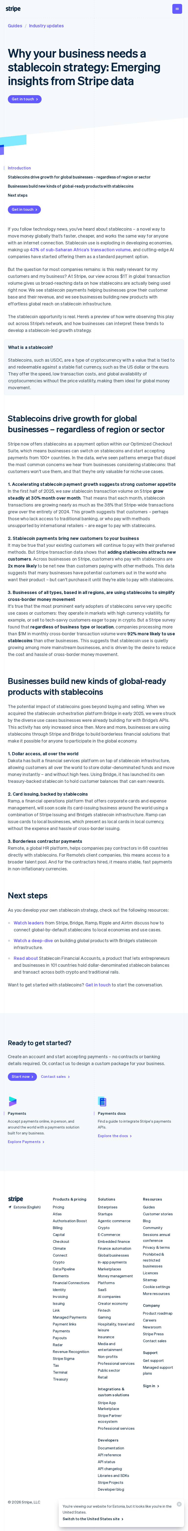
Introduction (19, 167)
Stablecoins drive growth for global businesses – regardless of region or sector (79, 176)
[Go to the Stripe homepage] (13, 1199)
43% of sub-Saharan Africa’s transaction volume (80, 249)
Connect (60, 1255)
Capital (59, 1234)
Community (153, 1227)
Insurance (106, 1336)
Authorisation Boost (70, 1220)
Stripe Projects (110, 1482)
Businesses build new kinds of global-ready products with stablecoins (70, 186)
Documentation (111, 1447)
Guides (15, 25)
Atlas (57, 1213)
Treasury (60, 1379)
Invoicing (60, 1296)
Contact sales (53, 1076)
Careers (149, 1320)
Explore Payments (24, 1141)
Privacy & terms (156, 1247)
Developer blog (111, 1489)
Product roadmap (158, 1313)
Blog (147, 1220)
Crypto (59, 1262)
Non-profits (108, 1356)
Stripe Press (153, 1333)
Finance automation (114, 1248)
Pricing (58, 1206)
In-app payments (112, 1262)
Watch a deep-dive (33, 940)
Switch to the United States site (91, 1518)
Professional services (116, 1363)
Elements (61, 1275)
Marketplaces (109, 1268)
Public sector (109, 1370)
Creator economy (113, 1303)
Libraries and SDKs (113, 1475)
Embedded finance (114, 1241)
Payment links (65, 1324)
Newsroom (152, 1326)
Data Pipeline (64, 1268)
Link (56, 1310)
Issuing (59, 1303)
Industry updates (46, 25)
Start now (21, 1076)
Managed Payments (70, 1317)
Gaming (104, 1317)
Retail (102, 1377)
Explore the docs (113, 1135)
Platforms (106, 1282)
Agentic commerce (114, 1220)
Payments (61, 1330)
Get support (153, 1360)
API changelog (110, 1468)
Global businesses (113, 1255)
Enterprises (108, 1206)
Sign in (149, 1385)
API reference (109, 1454)
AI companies (109, 1296)
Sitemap (150, 1279)
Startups (105, 1213)
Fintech (104, 1310)
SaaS (102, 1289)
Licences (150, 1272)
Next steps (17, 195)
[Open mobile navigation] (177, 9)
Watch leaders (29, 922)
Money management (115, 1275)
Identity (59, 1289)
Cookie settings (156, 1286)
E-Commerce (109, 1234)
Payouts (60, 1337)
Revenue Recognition (71, 1351)
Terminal (60, 1372)
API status (106, 1461)
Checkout (61, 1241)
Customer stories (158, 1213)
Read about (26, 958)
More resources (156, 1293)
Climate (59, 1248)
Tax (56, 1365)
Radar (58, 1344)
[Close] (178, 1505)
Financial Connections (71, 1282)
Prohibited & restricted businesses (153, 1260)
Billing (57, 1227)
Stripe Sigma (63, 1358)
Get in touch (23, 98)
